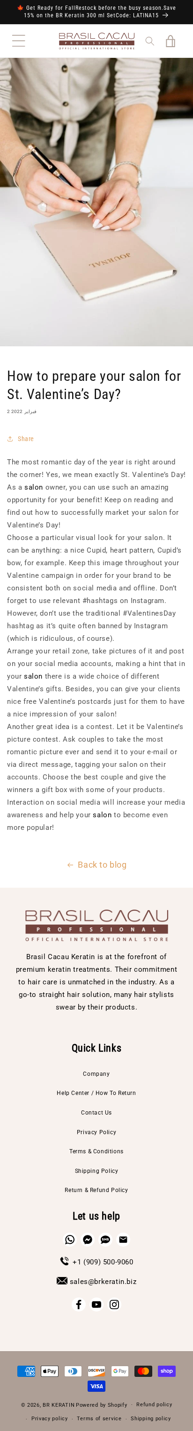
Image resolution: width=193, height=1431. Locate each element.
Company (96, 1074)
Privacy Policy (96, 1132)
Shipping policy (151, 1419)
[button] (18, 41)
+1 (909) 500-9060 (103, 1262)
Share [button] (26, 438)
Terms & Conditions (96, 1151)
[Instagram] (114, 1304)
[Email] (123, 1239)
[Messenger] (88, 1239)
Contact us (96, 1112)
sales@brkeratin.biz (103, 1281)
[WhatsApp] (70, 1239)
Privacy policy (49, 1419)
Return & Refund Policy (96, 1190)
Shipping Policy (97, 1171)
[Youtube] (96, 1304)
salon (33, 487)
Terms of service (99, 1419)
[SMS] (105, 1239)
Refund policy (154, 1405)
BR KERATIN (58, 1405)
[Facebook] (79, 1304)
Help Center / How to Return (96, 1093)
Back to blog (102, 865)
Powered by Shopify (101, 1405)
